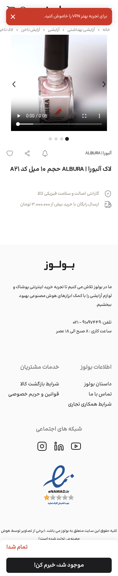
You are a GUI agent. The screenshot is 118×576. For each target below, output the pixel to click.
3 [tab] (56, 138)
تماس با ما (100, 394)
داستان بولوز (98, 384)
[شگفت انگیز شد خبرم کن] (45, 153)
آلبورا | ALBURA (98, 153)
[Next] (14, 84)
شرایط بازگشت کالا (39, 384)
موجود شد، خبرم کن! (59, 565)
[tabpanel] (59, 84)
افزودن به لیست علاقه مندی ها (11, 153)
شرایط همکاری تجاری (90, 404)
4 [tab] (50, 138)
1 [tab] (67, 139)
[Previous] (104, 84)
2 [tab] (61, 138)
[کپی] (27, 153)
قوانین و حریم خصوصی (33, 394)
